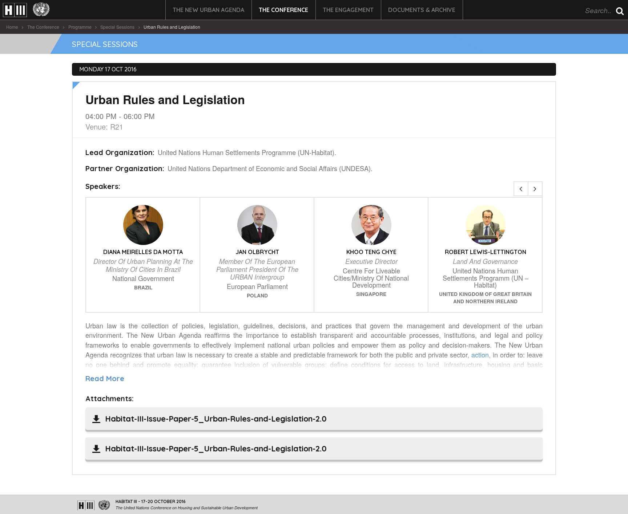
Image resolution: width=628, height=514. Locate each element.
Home (12, 27)
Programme (80, 27)
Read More (104, 378)
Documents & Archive (421, 9)
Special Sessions (117, 27)
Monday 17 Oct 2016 (108, 69)
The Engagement (348, 9)
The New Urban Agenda (208, 9)
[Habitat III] (26, 10)
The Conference (283, 9)
